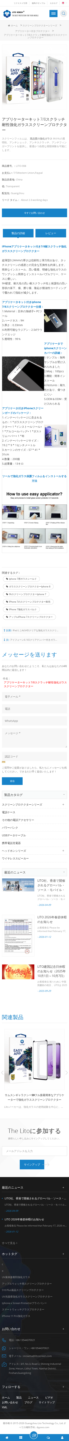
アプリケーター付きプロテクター (32, 31)
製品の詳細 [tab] (18, 233)
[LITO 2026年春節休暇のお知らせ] (18, 936)
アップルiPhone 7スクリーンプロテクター (31, 617)
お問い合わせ (10, 1402)
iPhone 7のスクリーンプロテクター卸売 (29, 601)
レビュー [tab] (50, 233)
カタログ (54, 3)
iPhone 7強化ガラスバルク (23, 609)
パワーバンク (10, 827)
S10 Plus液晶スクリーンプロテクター (23, 1290)
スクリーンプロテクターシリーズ (40, 25)
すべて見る (8, 1243)
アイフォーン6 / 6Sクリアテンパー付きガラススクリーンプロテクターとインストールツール (34, 639)
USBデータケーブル (14, 835)
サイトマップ (47, 1402)
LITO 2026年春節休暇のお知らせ (24, 1219)
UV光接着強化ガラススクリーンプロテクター (27, 1296)
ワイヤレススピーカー (15, 858)
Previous (2, 1073)
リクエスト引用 (20, 3)
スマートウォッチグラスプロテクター (23, 1309)
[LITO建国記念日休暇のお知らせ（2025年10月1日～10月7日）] (18, 972)
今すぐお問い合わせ (34, 213)
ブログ (28, 1402)
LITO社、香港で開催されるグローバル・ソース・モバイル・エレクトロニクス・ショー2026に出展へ (51, 889)
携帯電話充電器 (11, 843)
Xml (4, 1407)
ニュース (33, 1397)
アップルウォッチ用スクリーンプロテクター (27, 1283)
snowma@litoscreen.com (37, 1356)
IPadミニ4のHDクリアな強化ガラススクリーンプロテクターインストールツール (37, 630)
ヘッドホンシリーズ (14, 850)
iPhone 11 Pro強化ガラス (16, 1316)
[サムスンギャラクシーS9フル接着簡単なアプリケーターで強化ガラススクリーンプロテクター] (34, 1059)
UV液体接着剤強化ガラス (16, 1277)
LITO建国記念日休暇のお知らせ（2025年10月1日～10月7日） (51, 971)
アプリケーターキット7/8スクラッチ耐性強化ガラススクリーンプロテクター (35, 684)
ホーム (14, 25)
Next (66, 1073)
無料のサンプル (38, 3)
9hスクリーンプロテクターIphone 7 (27, 594)
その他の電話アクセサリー (18, 820)
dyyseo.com (43, 1427)
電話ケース (8, 812)
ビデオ (49, 1397)
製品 (19, 1397)
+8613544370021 (39, 1348)
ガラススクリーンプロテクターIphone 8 (29, 586)
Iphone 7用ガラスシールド (23, 578)
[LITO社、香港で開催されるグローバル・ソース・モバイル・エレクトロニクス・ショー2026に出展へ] (18, 885)
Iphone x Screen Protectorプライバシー (24, 1303)
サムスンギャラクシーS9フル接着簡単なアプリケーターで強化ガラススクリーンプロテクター (34, 1097)
